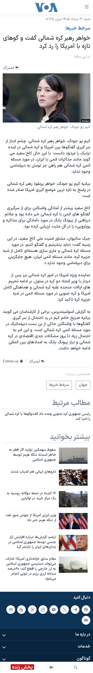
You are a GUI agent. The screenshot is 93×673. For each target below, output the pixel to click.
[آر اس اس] (21, 609)
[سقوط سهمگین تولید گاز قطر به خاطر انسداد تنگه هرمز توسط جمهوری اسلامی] (73, 456)
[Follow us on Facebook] (86, 609)
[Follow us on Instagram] (43, 609)
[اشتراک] (86, 620)
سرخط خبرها (78, 28)
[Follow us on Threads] (32, 609)
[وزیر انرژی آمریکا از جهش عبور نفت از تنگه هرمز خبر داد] (73, 521)
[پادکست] (10, 609)
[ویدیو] (51, 667)
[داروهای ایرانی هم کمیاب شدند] (73, 477)
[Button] (11, 68)
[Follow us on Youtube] (53, 609)
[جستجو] (75, 667)
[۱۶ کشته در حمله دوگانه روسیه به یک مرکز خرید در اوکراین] (73, 499)
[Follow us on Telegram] (75, 609)
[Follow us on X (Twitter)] (64, 609)
